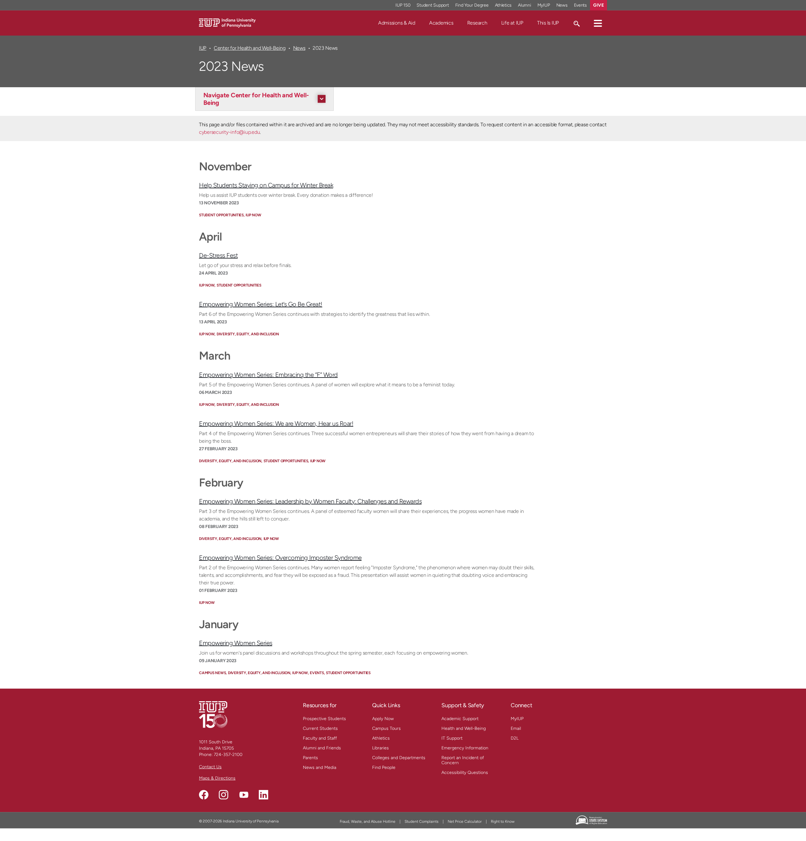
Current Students (320, 728)
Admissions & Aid (396, 23)
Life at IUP (512, 23)
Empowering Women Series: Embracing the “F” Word (268, 374)
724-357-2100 (228, 754)
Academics (441, 23)
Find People (383, 767)
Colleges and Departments (398, 757)
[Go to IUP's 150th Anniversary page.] (213, 714)
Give (598, 5)
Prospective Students (324, 718)
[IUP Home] (227, 23)
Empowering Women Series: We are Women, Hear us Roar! (276, 423)
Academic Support (460, 718)
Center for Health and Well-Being (250, 48)
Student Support (433, 5)
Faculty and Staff (320, 738)
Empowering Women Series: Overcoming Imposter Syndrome (280, 557)
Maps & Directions (217, 778)
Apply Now (383, 718)
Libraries (380, 748)
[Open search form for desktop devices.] (576, 23)
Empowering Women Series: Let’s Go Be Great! (260, 304)
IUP (202, 48)
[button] (598, 23)
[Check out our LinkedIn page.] (263, 794)
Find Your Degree (472, 5)
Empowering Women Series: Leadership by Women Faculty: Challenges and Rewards (310, 501)
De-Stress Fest (218, 255)
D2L (515, 738)
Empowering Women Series (235, 643)
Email (516, 728)
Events (580, 5)
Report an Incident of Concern (462, 760)
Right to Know (502, 821)
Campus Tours (386, 728)
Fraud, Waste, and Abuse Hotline (367, 821)
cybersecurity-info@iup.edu (229, 132)
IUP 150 (402, 5)
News (562, 5)
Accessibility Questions (464, 772)
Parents (310, 757)
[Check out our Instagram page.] (223, 794)
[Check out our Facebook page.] (203, 794)
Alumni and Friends (322, 748)
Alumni (524, 5)
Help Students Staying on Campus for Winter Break (266, 185)
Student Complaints (422, 821)
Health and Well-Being (463, 728)
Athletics (503, 5)
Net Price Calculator (465, 821)
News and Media (319, 767)
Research (477, 23)
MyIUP (543, 5)
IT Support (452, 738)
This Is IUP (548, 23)
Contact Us (210, 767)
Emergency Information (464, 748)
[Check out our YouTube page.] (243, 794)
